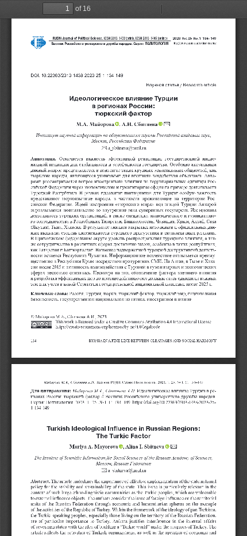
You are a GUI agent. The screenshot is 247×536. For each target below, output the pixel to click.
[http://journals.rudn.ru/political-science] (195, 43)
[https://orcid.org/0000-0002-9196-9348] (161, 124)
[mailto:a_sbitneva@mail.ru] (127, 148)
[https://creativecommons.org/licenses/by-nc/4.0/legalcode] (108, 327)
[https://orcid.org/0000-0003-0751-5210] (118, 124)
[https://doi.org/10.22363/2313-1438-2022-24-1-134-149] (175, 402)
